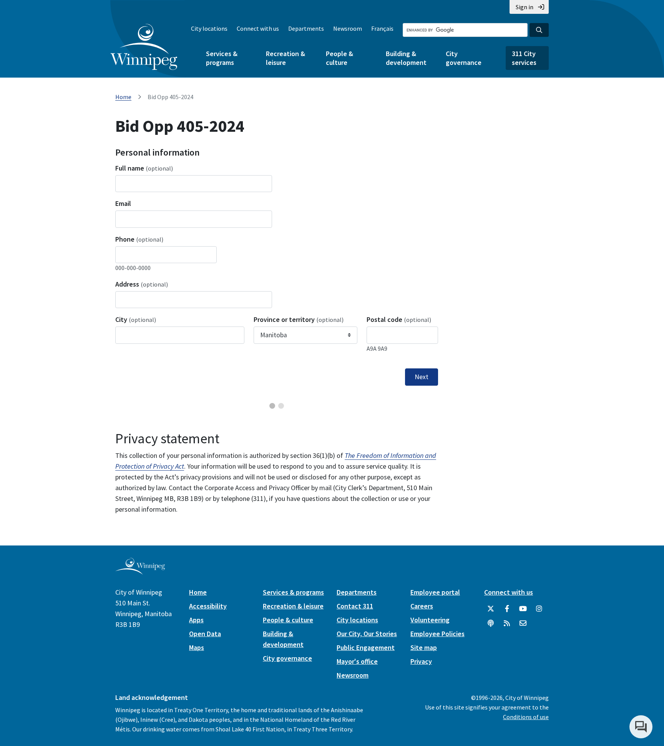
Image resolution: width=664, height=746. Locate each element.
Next (421, 377)
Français (382, 28)
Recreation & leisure (285, 58)
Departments (306, 28)
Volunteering (430, 619)
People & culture (339, 58)
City (135, 319)
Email (123, 203)
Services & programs (221, 58)
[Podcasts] (490, 623)
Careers (421, 606)
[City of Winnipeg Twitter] (490, 608)
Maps (196, 647)
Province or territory (299, 319)
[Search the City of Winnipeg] (539, 30)
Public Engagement (366, 647)
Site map (423, 647)
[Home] (144, 47)
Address (141, 284)
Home (123, 97)
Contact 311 (355, 606)
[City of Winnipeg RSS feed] (506, 623)
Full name (144, 168)
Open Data (205, 633)
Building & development (406, 58)
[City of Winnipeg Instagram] (539, 608)
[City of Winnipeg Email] (523, 623)
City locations (209, 28)
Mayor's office (357, 661)
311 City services (524, 58)
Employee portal (435, 592)
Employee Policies (437, 633)
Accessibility (208, 606)
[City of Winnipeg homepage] (140, 571)
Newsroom (347, 28)
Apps (196, 619)
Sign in (524, 7)
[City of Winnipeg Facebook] (506, 608)
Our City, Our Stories (367, 633)
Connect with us (258, 28)
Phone (139, 239)
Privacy (421, 661)
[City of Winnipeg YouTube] (523, 608)
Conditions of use (526, 717)
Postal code (399, 319)
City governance (463, 58)
